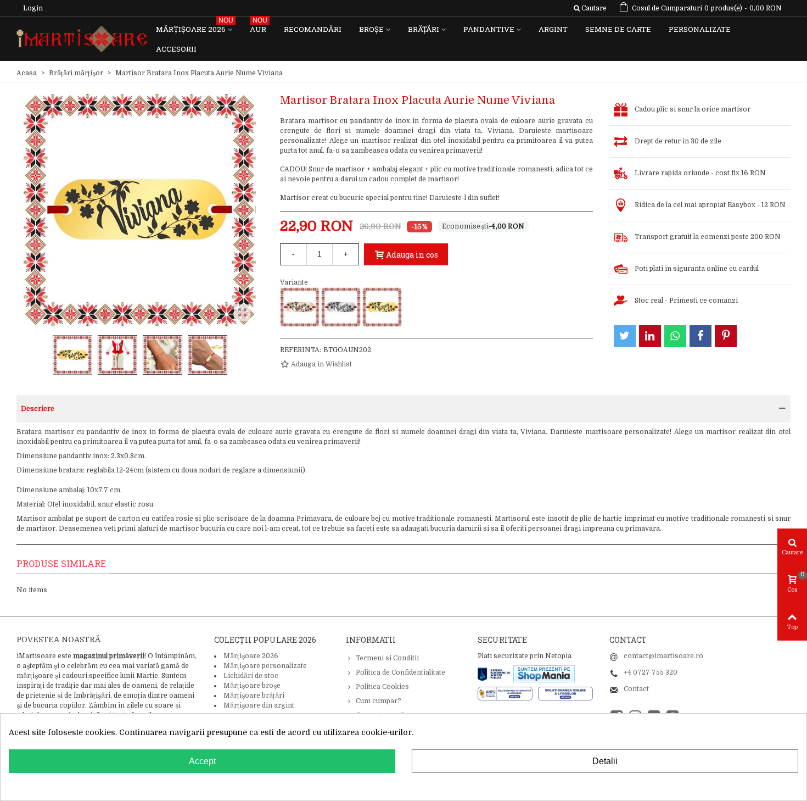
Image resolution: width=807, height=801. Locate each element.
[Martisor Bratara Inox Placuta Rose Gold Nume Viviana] (300, 307)
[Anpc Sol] (565, 693)
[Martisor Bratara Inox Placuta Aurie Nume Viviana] (382, 307)
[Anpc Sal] (508, 693)
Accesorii (176, 49)
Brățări (423, 29)
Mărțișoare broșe (252, 685)
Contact (636, 689)
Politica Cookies (382, 687)
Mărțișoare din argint (258, 705)
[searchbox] (590, 8)
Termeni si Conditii (387, 658)
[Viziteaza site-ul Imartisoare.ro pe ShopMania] (544, 673)
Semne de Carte (618, 29)
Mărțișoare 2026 (194, 26)
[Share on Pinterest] (726, 336)
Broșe (371, 29)
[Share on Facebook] (700, 336)
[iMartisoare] (81, 39)
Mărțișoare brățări (253, 695)
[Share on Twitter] (625, 336)
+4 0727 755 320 (650, 672)
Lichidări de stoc (250, 676)
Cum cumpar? (378, 701)
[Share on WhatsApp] (675, 336)
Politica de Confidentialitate (400, 672)
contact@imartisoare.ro (663, 656)
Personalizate (700, 29)
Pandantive (488, 29)
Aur (258, 26)
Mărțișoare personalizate (265, 666)
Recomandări (312, 29)
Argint (553, 29)
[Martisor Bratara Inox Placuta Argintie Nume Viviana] (341, 307)
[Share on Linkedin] (650, 336)
